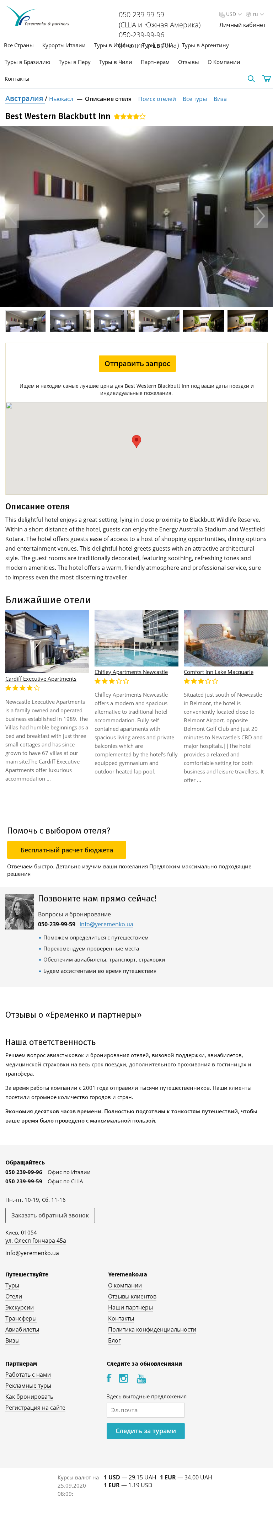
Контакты (17, 78)
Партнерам (155, 61)
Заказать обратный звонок (50, 1215)
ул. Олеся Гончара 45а (35, 1240)
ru (255, 14)
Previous (12, 216)
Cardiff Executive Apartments (40, 678)
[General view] (136, 216)
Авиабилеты (22, 1329)
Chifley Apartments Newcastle (131, 671)
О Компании (224, 61)
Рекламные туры (28, 1385)
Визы (12, 1340)
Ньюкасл (61, 99)
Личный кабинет (242, 25)
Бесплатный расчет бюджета (67, 850)
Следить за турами (146, 1430)
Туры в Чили (115, 61)
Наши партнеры (130, 1307)
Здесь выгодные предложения (147, 1396)
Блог (114, 1340)
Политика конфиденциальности (152, 1329)
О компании (125, 1285)
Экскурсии (19, 1307)
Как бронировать (29, 1397)
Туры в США (157, 45)
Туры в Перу (75, 61)
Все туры (195, 99)
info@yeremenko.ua (106, 924)
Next (261, 216)
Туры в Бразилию (27, 61)
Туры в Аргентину (205, 45)
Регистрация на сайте (35, 1408)
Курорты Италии (64, 45)
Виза (220, 99)
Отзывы (188, 61)
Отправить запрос (137, 363)
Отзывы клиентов (132, 1296)
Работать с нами (28, 1374)
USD (231, 14)
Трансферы (21, 1318)
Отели (13, 1296)
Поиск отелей (157, 99)
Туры (12, 1285)
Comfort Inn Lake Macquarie (218, 671)
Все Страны (19, 45)
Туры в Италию (114, 45)
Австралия (25, 98)
